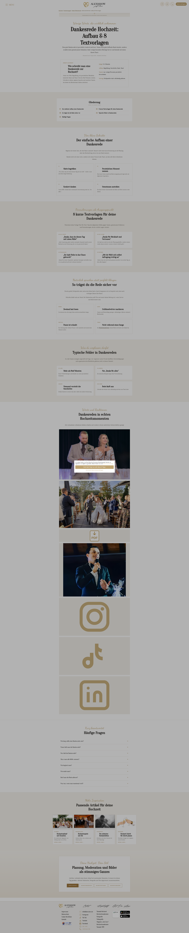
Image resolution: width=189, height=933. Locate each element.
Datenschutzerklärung (108, 463)
